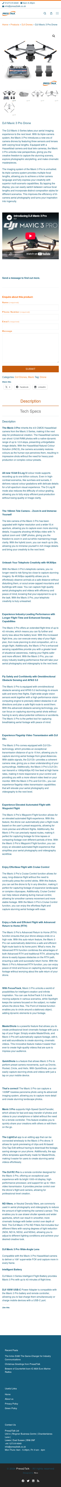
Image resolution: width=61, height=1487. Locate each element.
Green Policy (11, 1408)
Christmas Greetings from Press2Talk (22, 1363)
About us (9, 1398)
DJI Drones (27, 24)
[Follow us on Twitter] (28, 1481)
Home (5, 24)
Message (7, 331)
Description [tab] (30, 401)
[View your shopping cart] (51, 13)
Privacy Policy (11, 1403)
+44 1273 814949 (13, 1443)
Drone (43, 377)
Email (11, 322)
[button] (53, 36)
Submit (31, 369)
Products (15, 24)
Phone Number (16, 312)
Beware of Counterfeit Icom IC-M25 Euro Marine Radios (27, 1370)
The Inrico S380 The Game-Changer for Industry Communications (28, 1357)
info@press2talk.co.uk (15, 1446)
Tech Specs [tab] (30, 411)
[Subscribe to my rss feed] (38, 1481)
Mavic (31, 377)
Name (10, 302)
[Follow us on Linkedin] (33, 1481)
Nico (36, 1473)
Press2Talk (22, 1468)
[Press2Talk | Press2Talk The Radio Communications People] (9, 12)
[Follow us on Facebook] (23, 1481)
